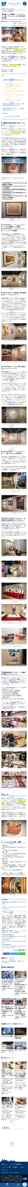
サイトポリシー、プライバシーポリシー (11, 1172)
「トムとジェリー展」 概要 (11, 116)
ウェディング (5, 1169)
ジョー (8, 912)
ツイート (15, 953)
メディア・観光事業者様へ (16, 1164)
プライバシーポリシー (7, 1181)
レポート (12, 8)
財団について (5, 1164)
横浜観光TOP (4, 8)
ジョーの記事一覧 (19, 950)
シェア (7, 953)
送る (23, 953)
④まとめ (5, 113)
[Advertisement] (14, 1144)
